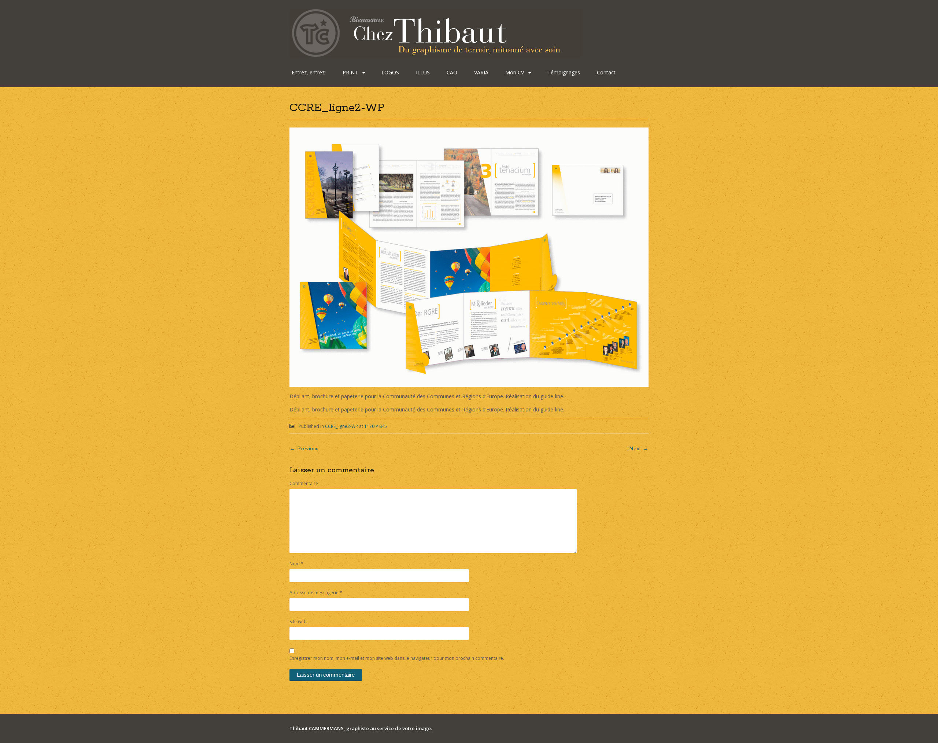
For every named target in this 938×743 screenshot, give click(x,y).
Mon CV (514, 72)
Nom (296, 564)
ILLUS (423, 72)
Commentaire (303, 483)
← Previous (303, 449)
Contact (606, 72)
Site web (298, 621)
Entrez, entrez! (309, 72)
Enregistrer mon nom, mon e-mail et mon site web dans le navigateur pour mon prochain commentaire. (396, 658)
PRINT (350, 72)
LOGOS (390, 72)
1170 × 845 (375, 426)
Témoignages (563, 72)
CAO (452, 72)
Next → (639, 449)
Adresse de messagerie (315, 592)
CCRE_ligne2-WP (341, 426)
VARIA (481, 72)
